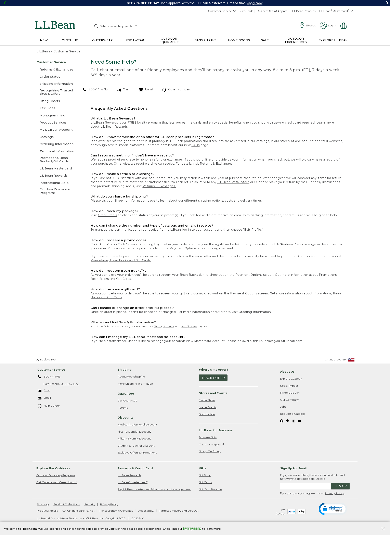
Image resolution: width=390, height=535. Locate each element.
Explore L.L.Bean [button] (333, 40)
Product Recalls (47, 510)
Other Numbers (179, 89)
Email (149, 89)
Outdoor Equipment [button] (169, 40)
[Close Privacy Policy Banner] (383, 529)
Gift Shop (205, 475)
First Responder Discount (134, 431)
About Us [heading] (287, 371)
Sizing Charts (164, 326)
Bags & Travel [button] (206, 40)
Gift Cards (246, 11)
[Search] (96, 26)
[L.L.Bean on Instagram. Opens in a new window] (293, 421)
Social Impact (289, 385)
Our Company (289, 399)
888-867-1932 (70, 383)
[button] (332, 508)
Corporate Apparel (211, 444)
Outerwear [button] (102, 40)
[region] (195, 3)
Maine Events (207, 407)
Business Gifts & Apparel (272, 11)
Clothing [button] (70, 40)
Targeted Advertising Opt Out (178, 510)
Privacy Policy (334, 493)
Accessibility (146, 510)
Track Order (213, 378)
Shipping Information (131, 200)
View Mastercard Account (205, 341)
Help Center (52, 405)
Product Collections (66, 504)
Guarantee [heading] (126, 393)
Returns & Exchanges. (216, 163)
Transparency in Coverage (116, 510)
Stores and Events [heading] (213, 393)
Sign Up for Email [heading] (293, 468)
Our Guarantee (127, 400)
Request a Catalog (292, 413)
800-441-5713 (98, 89)
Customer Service (220, 11)
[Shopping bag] (345, 25)
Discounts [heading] (125, 417)
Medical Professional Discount (137, 424)
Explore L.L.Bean (291, 378)
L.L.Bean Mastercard (132, 482)
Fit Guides (189, 326)
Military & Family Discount (134, 438)
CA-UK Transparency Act (78, 510)
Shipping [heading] (124, 369)
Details (320, 478)
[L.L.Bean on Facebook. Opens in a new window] (281, 421)
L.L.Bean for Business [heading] (216, 430)
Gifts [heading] (202, 468)
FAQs (196, 145)
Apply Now (254, 3)
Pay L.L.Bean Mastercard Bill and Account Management (154, 489)
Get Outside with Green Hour (56, 482)
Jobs (283, 406)
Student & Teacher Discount (136, 445)
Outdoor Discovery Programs (55, 475)
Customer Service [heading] (51, 369)
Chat (126, 89)
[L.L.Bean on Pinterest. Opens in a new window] (287, 421)
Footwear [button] (135, 40)
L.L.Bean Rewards (303, 11)
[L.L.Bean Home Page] (56, 25)
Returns (123, 407)
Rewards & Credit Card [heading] (135, 468)
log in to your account (199, 229)
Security (89, 504)
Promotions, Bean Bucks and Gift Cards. (121, 260)
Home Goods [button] (239, 40)
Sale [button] (265, 40)
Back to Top (48, 359)
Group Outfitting (210, 451)
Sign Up (340, 486)
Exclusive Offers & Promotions (137, 452)
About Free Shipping (131, 376)
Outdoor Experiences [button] (296, 40)
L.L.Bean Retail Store (233, 182)
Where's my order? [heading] (213, 369)
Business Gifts (208, 437)
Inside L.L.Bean (290, 392)
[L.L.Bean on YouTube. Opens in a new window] (299, 421)
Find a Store (207, 400)
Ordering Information (255, 312)
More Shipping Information (135, 383)
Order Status (107, 215)
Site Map (43, 504)
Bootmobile (207, 414)
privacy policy (192, 528)
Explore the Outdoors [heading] (53, 468)
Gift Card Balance (210, 489)
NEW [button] (44, 40)
